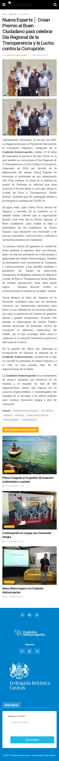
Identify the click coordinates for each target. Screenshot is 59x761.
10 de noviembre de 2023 (14, 541)
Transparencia (29, 420)
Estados (8, 415)
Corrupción (47, 411)
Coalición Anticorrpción (16, 55)
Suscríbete (32, 739)
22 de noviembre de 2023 (14, 486)
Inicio (4, 14)
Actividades (24, 14)
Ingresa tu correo (17, 716)
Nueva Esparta (11, 420)
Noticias (13, 14)
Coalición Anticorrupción (25, 411)
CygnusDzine (49, 755)
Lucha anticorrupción (37, 415)
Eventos (19, 415)
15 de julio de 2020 (39, 55)
